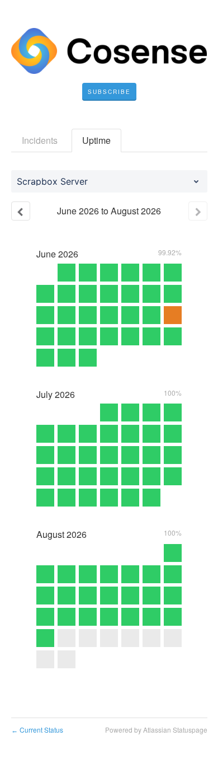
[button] (109, 92)
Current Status (37, 729)
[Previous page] (20, 211)
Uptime (96, 140)
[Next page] (197, 211)
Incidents (40, 140)
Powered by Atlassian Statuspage (156, 729)
